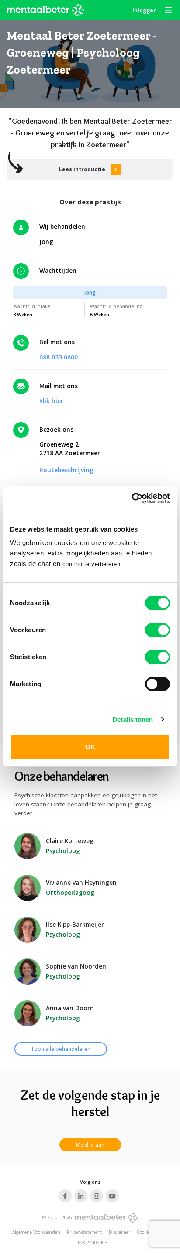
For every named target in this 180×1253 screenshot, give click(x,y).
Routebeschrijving (66, 470)
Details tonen (132, 719)
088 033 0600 (58, 357)
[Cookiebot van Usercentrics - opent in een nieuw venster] (131, 498)
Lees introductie (82, 169)
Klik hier (51, 401)
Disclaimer (119, 1232)
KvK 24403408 (92, 1242)
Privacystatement (84, 1232)
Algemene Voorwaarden (36, 1232)
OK (90, 747)
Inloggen (144, 10)
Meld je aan (90, 1144)
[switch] (157, 630)
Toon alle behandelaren (60, 1049)
